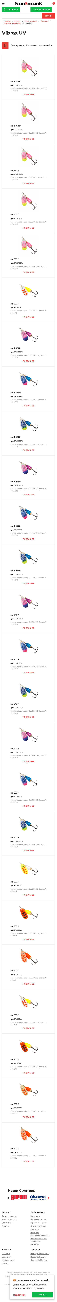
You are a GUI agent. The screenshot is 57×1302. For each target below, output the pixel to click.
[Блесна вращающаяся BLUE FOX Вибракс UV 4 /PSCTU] (28, 156)
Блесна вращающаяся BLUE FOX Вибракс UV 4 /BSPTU (28, 668)
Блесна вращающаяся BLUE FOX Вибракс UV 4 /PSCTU (28, 178)
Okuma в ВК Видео (38, 1260)
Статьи (5, 1263)
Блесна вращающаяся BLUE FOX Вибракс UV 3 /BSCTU (28, 845)
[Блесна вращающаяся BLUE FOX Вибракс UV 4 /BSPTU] (28, 646)
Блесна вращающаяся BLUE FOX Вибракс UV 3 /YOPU (28, 890)
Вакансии (34, 1244)
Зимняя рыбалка (9, 1219)
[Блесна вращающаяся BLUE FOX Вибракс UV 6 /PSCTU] (28, 68)
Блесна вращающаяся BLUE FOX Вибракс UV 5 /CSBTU (28, 490)
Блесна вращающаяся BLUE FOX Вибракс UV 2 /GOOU (28, 1112)
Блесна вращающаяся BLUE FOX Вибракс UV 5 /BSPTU (28, 534)
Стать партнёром (41, 10)
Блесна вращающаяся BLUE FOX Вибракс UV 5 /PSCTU (28, 134)
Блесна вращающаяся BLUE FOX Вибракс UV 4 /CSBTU (28, 623)
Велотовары (7, 1223)
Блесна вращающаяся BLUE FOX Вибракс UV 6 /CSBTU (28, 356)
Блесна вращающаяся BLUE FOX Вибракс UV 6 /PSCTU (28, 89)
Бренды (5, 1226)
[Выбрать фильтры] (5, 45)
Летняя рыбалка (9, 1216)
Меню (5, 3)
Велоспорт (6, 1257)
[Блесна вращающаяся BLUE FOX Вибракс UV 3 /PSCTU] (28, 201)
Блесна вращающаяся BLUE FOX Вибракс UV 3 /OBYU (28, 934)
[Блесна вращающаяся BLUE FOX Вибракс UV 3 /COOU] (28, 957)
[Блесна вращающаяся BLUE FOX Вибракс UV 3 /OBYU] (28, 912)
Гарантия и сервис (38, 1223)
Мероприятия (8, 1260)
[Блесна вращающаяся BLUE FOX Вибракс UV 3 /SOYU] (28, 290)
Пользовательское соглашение (38, 1239)
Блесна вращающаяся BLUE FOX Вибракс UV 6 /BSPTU (28, 401)
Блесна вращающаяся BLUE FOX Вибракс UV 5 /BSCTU (28, 579)
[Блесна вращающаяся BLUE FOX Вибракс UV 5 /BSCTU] (28, 557)
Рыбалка (6, 1254)
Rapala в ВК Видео (38, 1257)
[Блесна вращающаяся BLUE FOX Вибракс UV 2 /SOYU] (28, 1001)
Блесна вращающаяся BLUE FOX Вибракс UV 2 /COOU (28, 1157)
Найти (48, 16)
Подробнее (28, 94)
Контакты (34, 1229)
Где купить (12, 10)
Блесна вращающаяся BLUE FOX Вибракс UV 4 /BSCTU (28, 712)
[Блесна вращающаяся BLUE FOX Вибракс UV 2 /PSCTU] (28, 245)
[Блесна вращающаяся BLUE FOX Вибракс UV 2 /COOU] (28, 1135)
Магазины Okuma (38, 1219)
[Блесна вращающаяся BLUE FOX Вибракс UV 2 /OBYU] (28, 1046)
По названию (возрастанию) (38, 45)
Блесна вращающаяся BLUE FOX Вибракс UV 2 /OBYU (28, 1068)
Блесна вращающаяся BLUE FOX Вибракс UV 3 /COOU (28, 979)
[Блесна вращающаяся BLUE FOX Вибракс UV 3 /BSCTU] (28, 823)
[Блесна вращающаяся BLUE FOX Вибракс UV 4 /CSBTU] (28, 601)
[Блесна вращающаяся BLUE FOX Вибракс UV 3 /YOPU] (28, 868)
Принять (42, 1295)
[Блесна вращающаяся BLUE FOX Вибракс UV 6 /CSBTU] (28, 334)
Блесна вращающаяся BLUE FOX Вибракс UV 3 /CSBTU (28, 757)
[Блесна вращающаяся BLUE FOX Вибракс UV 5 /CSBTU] (28, 468)
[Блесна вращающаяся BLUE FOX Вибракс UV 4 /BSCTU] (28, 690)
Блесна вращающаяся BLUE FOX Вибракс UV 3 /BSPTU (28, 801)
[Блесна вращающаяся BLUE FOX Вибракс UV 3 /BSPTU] (28, 779)
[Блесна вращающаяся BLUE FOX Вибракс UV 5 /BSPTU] (28, 512)
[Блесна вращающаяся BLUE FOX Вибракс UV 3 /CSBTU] (28, 734)
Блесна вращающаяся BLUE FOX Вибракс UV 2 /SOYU (28, 1023)
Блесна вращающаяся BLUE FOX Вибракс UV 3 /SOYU (28, 312)
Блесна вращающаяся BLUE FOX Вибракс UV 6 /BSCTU (28, 445)
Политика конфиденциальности (40, 1234)
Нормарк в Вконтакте (39, 1254)
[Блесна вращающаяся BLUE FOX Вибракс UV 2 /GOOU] (28, 1090)
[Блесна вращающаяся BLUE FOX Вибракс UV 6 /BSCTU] (28, 423)
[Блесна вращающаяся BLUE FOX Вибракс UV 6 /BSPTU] (28, 379)
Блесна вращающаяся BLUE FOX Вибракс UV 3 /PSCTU (28, 223)
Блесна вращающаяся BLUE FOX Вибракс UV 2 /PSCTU (28, 267)
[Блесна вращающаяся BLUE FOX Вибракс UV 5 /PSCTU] (28, 112)
